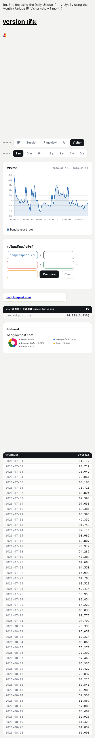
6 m (40, 153)
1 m (18, 153)
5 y (82, 153)
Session (31, 142)
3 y (72, 153)
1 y (51, 153)
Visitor (77, 142)
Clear (68, 274)
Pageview (50, 142)
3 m (29, 153)
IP (18, 142)
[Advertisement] (47, 86)
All (64, 142)
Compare (49, 274)
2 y (62, 153)
